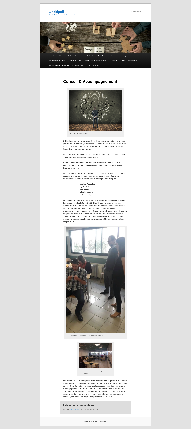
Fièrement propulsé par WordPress (95, 421)
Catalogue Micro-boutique (119, 56)
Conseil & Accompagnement (59, 65)
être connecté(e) (75, 409)
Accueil (51, 56)
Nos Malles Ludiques (79, 65)
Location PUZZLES (75, 60)
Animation (114, 60)
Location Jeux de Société (57, 60)
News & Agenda (94, 65)
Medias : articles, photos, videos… (96, 60)
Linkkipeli (56, 11)
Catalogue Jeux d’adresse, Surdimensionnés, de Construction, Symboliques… (82, 56)
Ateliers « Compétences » (128, 60)
